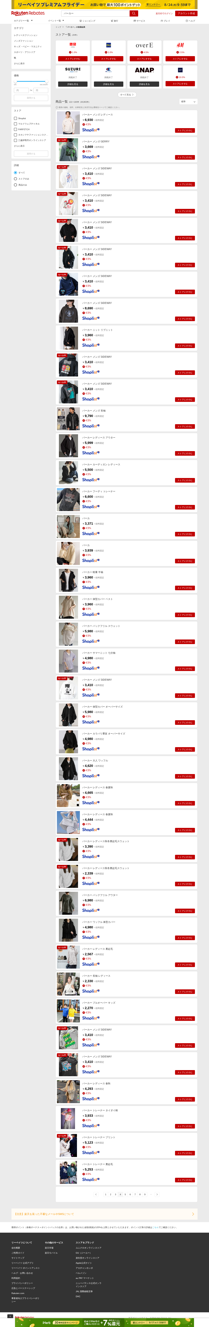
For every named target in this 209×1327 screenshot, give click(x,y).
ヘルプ (192, 21)
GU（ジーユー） (84, 1253)
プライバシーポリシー (22, 1283)
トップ (58, 27)
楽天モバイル (51, 1253)
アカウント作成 (186, 13)
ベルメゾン (81, 1273)
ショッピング (88, 21)
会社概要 (15, 1248)
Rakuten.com (17, 1293)
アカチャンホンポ (84, 1268)
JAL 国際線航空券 (84, 1291)
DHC (78, 1296)
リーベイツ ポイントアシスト (25, 1268)
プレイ (167, 21)
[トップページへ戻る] (28, 13)
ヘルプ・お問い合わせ (22, 1273)
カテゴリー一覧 (21, 20)
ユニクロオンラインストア (88, 1248)
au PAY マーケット (85, 1278)
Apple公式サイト (84, 1263)
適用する (31, 98)
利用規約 (15, 1278)
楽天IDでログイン (164, 13)
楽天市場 (49, 1248)
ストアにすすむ (72, 58)
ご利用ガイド (17, 1253)
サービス (141, 21)
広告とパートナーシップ (23, 1288)
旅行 (116, 21)
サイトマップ (17, 1258)
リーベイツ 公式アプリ (22, 1263)
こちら (155, 1227)
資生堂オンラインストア (87, 1258)
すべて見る (125, 94)
